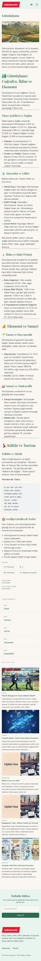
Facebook (10, 567)
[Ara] (37, 4)
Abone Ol (20, 915)
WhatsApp (11, 573)
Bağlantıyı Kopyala (30, 573)
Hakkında (6, 948)
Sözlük (15, 948)
